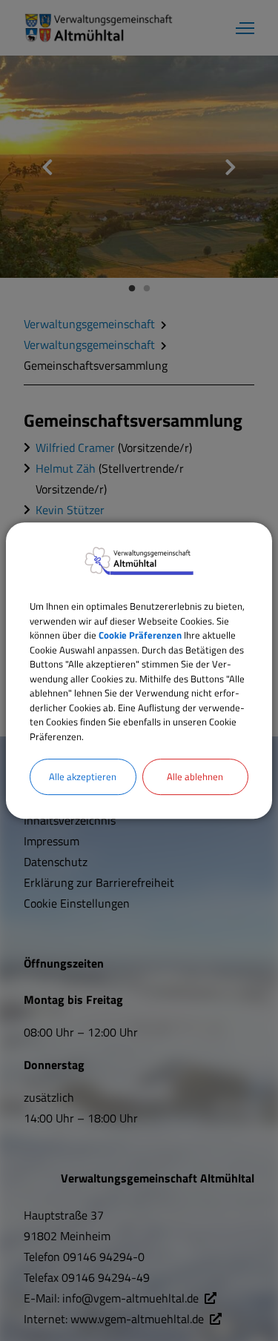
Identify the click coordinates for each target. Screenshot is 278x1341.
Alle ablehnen (195, 776)
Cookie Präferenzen (140, 635)
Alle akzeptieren (82, 776)
